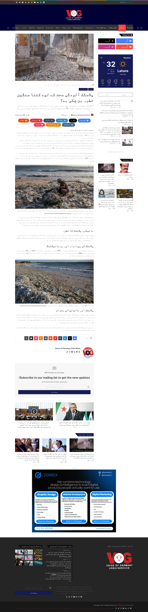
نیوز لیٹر (15, 27)
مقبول (124, 95)
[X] (70, 338)
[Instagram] (69, 352)
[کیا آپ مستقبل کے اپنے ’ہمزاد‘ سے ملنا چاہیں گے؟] (28, 563)
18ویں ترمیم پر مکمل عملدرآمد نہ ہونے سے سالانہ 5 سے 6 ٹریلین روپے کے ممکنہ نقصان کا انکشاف (125, 204)
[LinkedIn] (65, 338)
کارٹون (40, 27)
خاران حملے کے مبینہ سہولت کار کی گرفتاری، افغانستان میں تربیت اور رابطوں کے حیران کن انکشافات (82, 456)
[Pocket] (36, 338)
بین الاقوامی (102, 27)
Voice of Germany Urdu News (81, 115)
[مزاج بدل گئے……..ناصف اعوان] (125, 168)
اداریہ (24, 27)
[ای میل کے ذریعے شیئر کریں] (31, 338)
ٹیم (8, 27)
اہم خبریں (90, 27)
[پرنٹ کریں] (26, 338)
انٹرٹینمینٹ (78, 27)
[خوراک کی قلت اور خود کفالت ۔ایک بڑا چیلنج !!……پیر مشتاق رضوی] (127, 142)
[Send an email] (71, 115)
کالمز (32, 27)
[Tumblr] (60, 338)
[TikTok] (67, 352)
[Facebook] (75, 338)
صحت (58, 27)
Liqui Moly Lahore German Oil (115, 152)
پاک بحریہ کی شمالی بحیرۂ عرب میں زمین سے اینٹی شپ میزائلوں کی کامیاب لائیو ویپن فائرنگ (109, 103)
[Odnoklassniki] (41, 338)
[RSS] (67, 597)
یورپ (122, 27)
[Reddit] (51, 338)
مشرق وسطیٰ (113, 27)
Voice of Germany (125, 605)
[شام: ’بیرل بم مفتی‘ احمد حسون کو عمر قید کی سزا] (19, 563)
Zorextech (74, 468)
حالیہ (107, 95)
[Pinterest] (55, 338)
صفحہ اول (140, 27)
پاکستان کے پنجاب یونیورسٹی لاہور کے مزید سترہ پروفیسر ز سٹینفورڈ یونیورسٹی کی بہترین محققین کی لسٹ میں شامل (116, 112)
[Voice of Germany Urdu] (74, 15)
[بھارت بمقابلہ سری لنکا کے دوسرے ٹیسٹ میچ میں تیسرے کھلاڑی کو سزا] (28, 557)
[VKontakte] (46, 338)
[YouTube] (72, 352)
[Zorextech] (74, 501)
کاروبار (50, 27)
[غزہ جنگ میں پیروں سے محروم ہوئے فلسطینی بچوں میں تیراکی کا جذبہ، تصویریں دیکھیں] (38, 563)
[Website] (79, 352)
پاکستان (131, 27)
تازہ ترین (66, 27)
